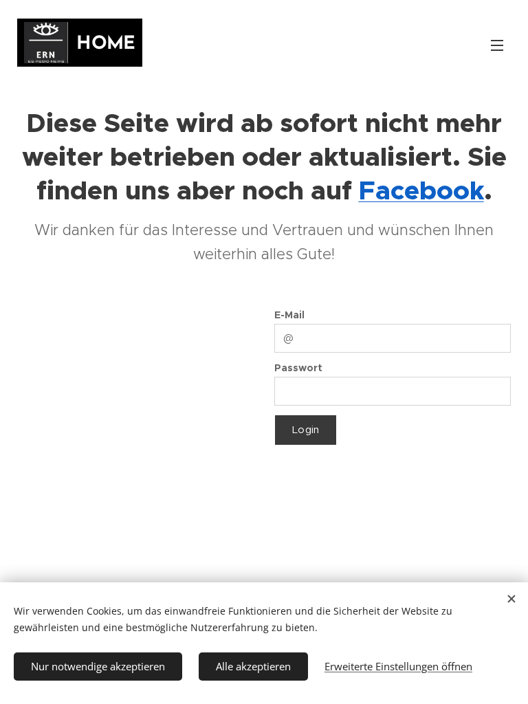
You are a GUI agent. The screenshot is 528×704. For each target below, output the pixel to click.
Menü (497, 44)
